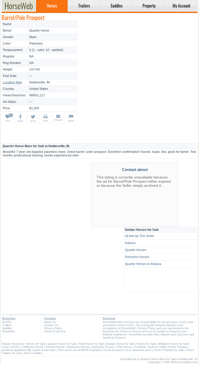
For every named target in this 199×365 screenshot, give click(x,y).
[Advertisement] (138, 57)
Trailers (7, 325)
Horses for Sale (35, 343)
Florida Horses (55, 346)
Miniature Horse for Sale (173, 343)
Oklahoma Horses (78, 346)
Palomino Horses (137, 257)
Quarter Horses (135, 250)
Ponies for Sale (146, 343)
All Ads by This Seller (139, 236)
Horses (6, 322)
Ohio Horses (125, 346)
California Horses (33, 346)
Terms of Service (55, 331)
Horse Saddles (33, 353)
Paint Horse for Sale (91, 343)
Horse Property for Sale (169, 350)
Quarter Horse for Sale (62, 343)
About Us (50, 322)
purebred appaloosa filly (16, 350)
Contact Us (51, 325)
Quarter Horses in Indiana (143, 264)
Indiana (130, 243)
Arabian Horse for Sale (120, 343)
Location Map (12, 82)
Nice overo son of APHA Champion (80, 350)
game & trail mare (45, 350)
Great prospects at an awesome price (128, 350)
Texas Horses (10, 346)
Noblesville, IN (39, 82)
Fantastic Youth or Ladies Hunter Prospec (161, 346)
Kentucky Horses (103, 346)
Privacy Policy (53, 328)
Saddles (7, 328)
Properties (8, 331)
